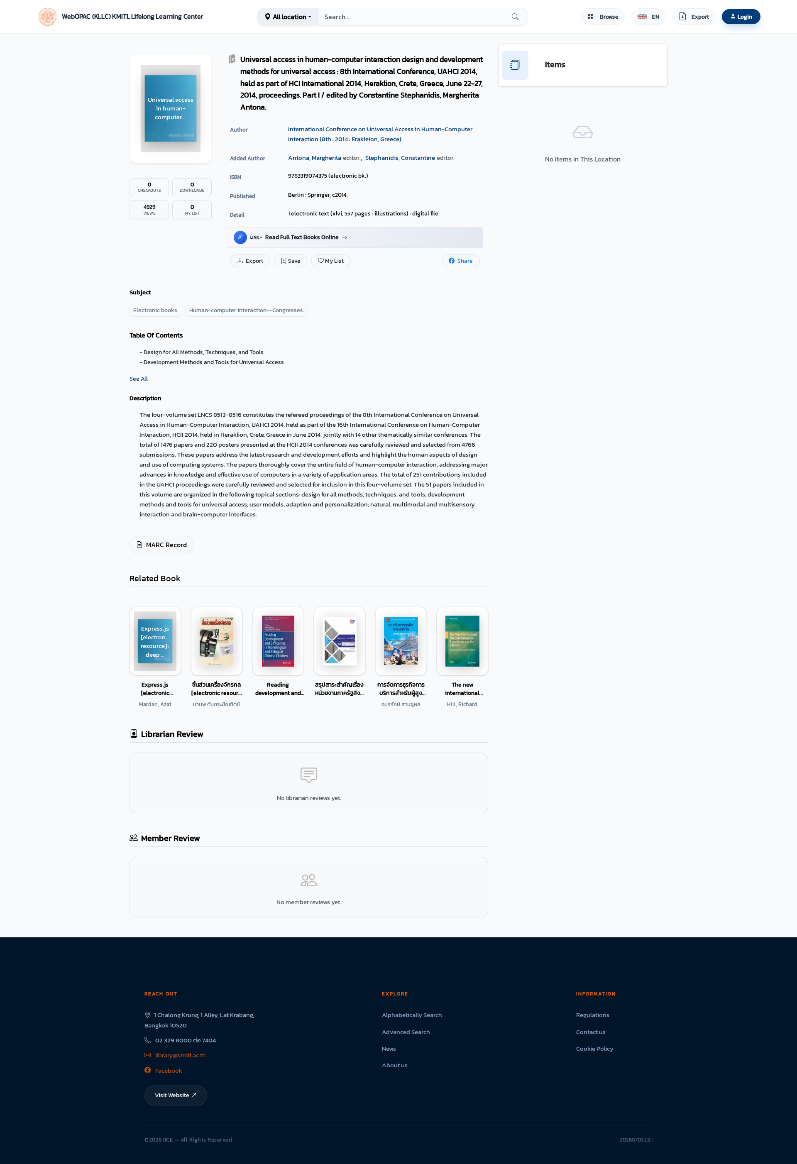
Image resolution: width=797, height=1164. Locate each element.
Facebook (168, 1070)
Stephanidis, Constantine (400, 157)
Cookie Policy (595, 1048)
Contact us (591, 1032)
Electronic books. (155, 310)
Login (745, 16)
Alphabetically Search (412, 1015)
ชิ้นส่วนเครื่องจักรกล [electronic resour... (216, 688)
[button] (120, 17)
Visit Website (172, 1095)
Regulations (592, 1015)
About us (395, 1065)
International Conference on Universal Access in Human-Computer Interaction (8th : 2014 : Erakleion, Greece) (380, 134)
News (389, 1048)
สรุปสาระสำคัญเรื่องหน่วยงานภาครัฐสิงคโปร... (339, 688)
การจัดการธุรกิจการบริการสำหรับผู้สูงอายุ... (401, 688)
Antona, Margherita (314, 157)
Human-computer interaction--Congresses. (246, 310)
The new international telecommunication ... (462, 688)
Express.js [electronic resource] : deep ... (155, 688)
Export (253, 261)
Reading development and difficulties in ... (278, 688)
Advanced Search (406, 1032)
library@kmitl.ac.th (180, 1055)
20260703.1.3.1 (636, 1140)
